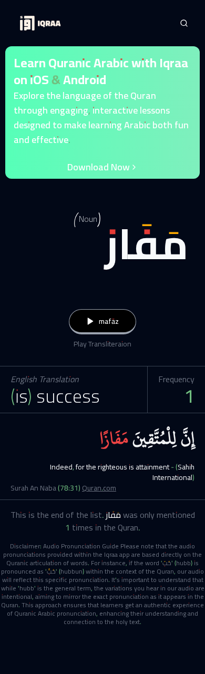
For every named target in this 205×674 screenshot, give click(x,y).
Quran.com (99, 488)
